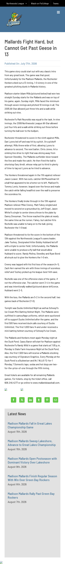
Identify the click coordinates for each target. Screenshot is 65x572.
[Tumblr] (38, 399)
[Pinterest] (47, 399)
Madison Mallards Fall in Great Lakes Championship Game (30, 425)
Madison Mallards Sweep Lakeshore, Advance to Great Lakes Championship (32, 443)
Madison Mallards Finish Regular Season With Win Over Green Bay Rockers (32, 478)
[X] (21, 399)
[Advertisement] (31, 537)
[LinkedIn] (30, 399)
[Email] (55, 399)
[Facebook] (13, 399)
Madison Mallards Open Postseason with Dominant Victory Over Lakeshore (32, 460)
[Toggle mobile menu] (58, 12)
